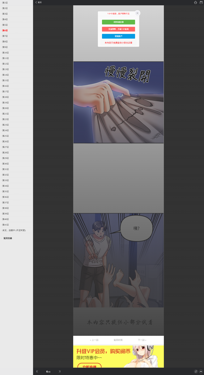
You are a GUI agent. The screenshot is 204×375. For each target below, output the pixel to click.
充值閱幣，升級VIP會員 (118, 29)
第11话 (5, 58)
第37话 (5, 202)
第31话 (5, 169)
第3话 (5, 14)
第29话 (5, 158)
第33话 (5, 180)
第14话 (5, 75)
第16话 (5, 86)
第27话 (5, 147)
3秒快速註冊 (118, 22)
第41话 (5, 225)
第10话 (5, 52)
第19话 (5, 102)
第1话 (5, 3)
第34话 (5, 186)
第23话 (5, 125)
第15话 (5, 80)
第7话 (5, 36)
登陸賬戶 (118, 36)
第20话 (5, 108)
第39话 (5, 213)
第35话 (5, 191)
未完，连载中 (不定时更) (14, 230)
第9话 (5, 47)
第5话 (5, 25)
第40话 (5, 219)
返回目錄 (8, 238)
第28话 (5, 152)
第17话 (5, 91)
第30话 (5, 164)
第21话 (5, 114)
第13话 (5, 69)
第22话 (5, 119)
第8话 (5, 41)
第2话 (5, 8)
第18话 (5, 97)
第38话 (5, 208)
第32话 (5, 175)
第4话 (5, 19)
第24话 (5, 130)
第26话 (5, 141)
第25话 (5, 136)
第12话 (5, 64)
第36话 (5, 197)
